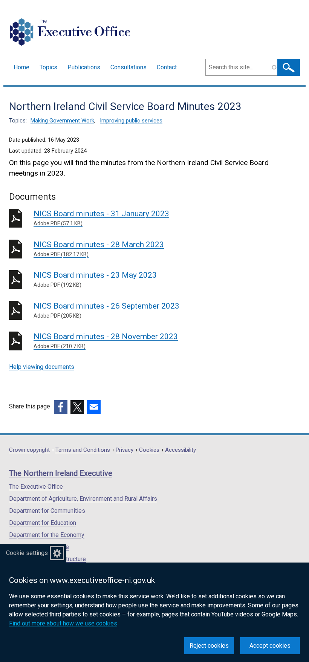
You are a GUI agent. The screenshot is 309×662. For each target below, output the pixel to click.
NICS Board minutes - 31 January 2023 (101, 217)
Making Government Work (62, 120)
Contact (167, 67)
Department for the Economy (46, 534)
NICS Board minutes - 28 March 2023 (99, 248)
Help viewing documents (41, 366)
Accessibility (180, 450)
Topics (48, 67)
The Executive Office (36, 486)
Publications (83, 67)
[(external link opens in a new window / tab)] (60, 407)
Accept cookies (270, 645)
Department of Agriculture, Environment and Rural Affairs (83, 498)
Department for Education (42, 522)
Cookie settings (27, 553)
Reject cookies (209, 645)
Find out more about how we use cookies (63, 623)
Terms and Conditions (82, 450)
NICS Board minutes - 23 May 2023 (95, 279)
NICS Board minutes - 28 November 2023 (106, 340)
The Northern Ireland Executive (60, 473)
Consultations (128, 67)
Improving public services (131, 120)
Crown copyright (29, 450)
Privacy (124, 450)
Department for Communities (47, 510)
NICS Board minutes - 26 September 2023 (106, 310)
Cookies (149, 450)
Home (21, 67)
